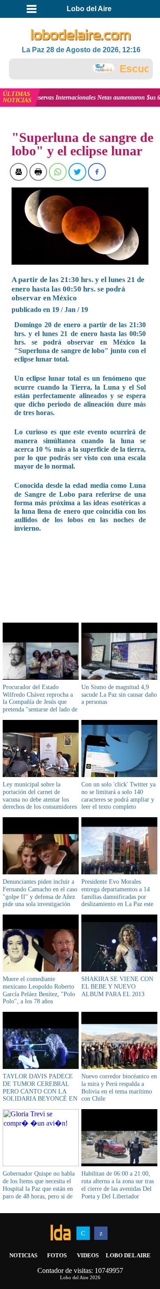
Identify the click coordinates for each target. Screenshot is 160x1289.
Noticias (23, 1255)
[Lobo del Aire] (81, 35)
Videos (88, 1255)
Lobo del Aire (128, 1255)
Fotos (57, 1255)
